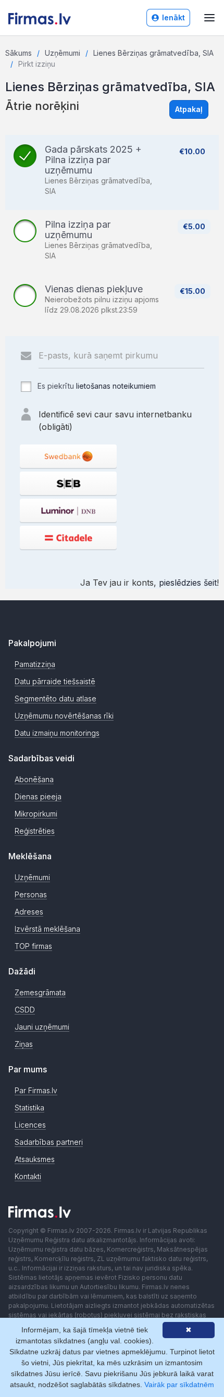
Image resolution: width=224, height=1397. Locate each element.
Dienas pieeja (38, 796)
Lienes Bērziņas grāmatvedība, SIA (153, 52)
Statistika (29, 1107)
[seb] (68, 483)
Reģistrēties (35, 830)
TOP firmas (33, 946)
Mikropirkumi (36, 813)
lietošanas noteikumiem (116, 385)
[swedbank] (68, 456)
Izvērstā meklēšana (47, 928)
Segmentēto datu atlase (55, 698)
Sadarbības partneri (49, 1142)
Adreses (29, 911)
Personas (31, 894)
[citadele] (68, 537)
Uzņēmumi (62, 52)
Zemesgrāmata (40, 992)
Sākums (18, 52)
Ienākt (173, 17)
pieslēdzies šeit (188, 582)
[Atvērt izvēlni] (209, 17)
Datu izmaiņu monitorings (57, 732)
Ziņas (24, 1044)
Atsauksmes (35, 1159)
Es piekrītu (95, 385)
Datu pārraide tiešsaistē (55, 681)
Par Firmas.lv (36, 1090)
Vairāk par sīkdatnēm (179, 1384)
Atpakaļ (189, 109)
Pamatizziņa (35, 664)
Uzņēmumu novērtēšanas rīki (64, 715)
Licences (30, 1124)
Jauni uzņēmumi (42, 1026)
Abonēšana (34, 779)
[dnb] (68, 510)
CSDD (25, 1009)
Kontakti (28, 1176)
